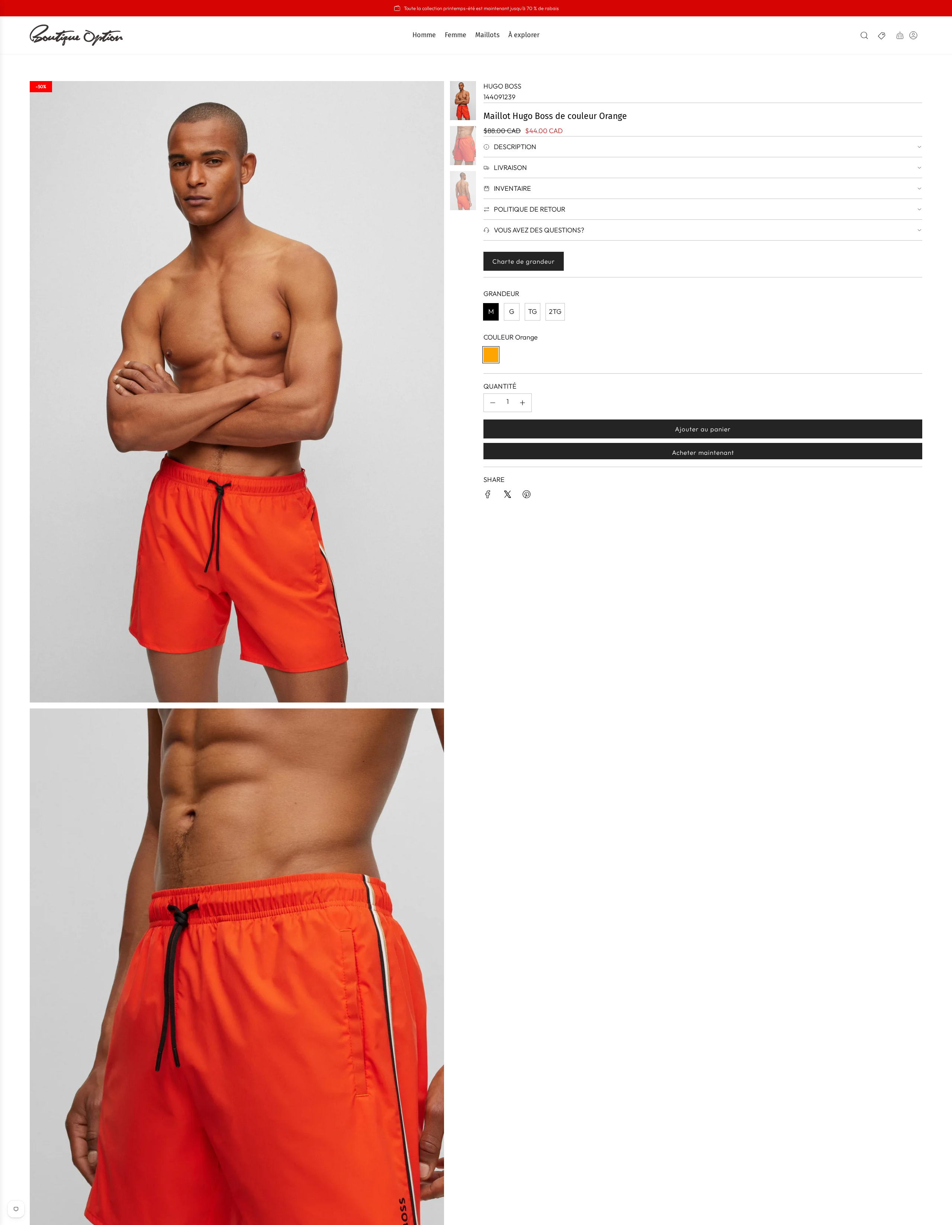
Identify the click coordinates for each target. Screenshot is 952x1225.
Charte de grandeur (523, 261)
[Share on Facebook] (488, 496)
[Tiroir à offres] (882, 35)
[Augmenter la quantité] (522, 403)
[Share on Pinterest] (527, 496)
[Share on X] (507, 496)
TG (532, 311)
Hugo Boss (502, 86)
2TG (555, 311)
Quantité (500, 386)
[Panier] (900, 35)
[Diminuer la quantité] (493, 403)
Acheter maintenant (703, 452)
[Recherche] (864, 35)
